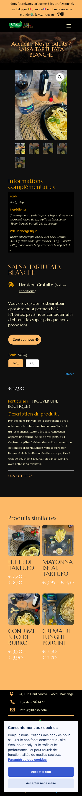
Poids (12, 355)
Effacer (69, 373)
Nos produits (51, 43)
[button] (60, 77)
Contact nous (23, 339)
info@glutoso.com (33, 710)
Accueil (20, 43)
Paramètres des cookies (27, 759)
